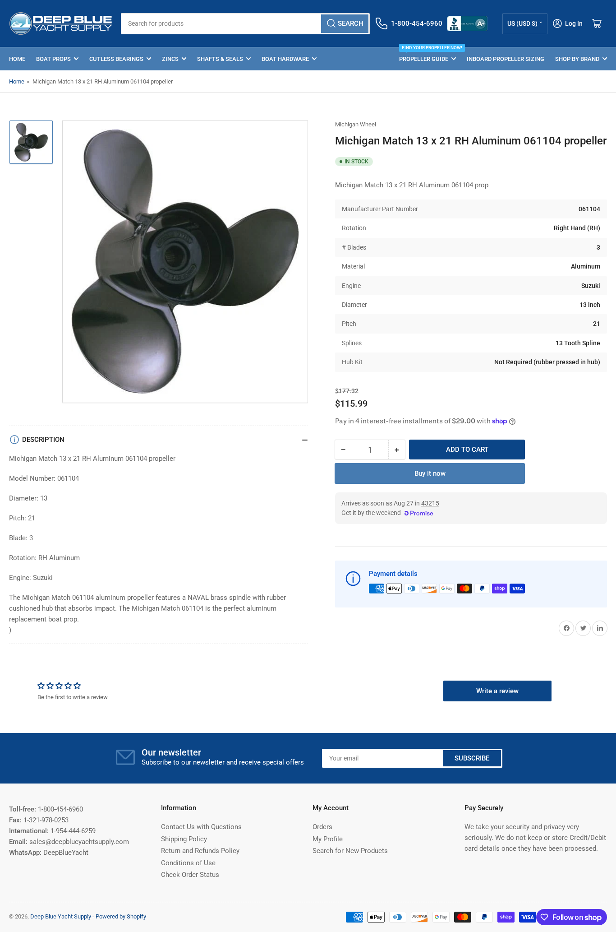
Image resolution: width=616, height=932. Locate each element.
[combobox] (245, 23)
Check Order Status (190, 875)
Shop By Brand (577, 59)
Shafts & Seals (220, 59)
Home (17, 59)
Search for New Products (350, 851)
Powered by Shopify (121, 916)
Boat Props (53, 59)
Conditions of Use (188, 863)
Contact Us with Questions (201, 827)
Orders (322, 827)
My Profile (328, 839)
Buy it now (430, 473)
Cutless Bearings (116, 59)
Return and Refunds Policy (200, 851)
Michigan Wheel (355, 124)
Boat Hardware (285, 59)
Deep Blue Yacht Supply (60, 916)
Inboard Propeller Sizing (505, 59)
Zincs (170, 59)
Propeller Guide (427, 54)
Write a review (497, 691)
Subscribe (472, 758)
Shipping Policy (184, 839)
